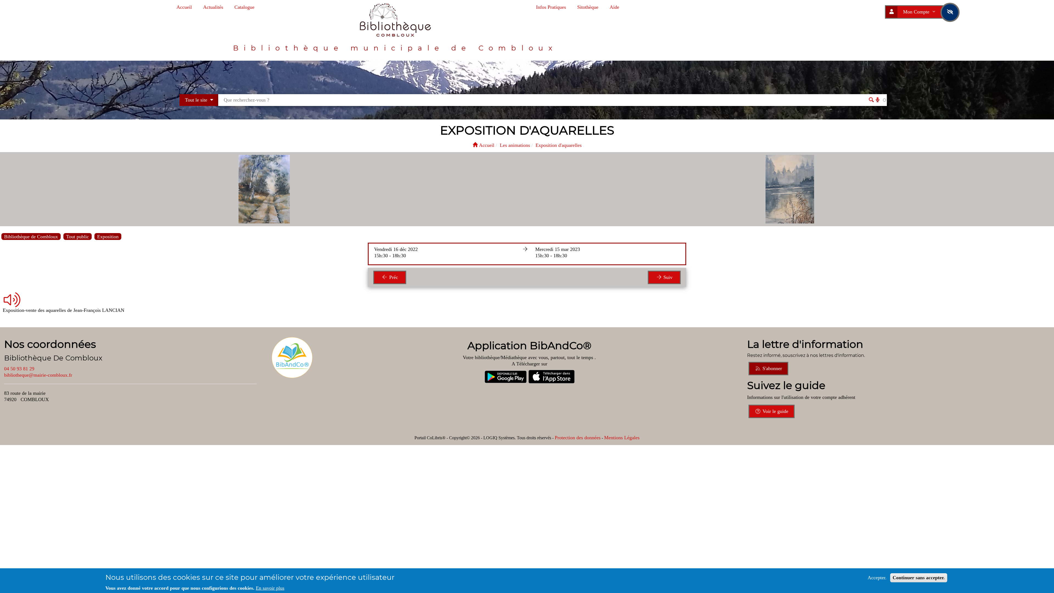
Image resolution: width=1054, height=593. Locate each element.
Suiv (667, 277)
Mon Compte (917, 12)
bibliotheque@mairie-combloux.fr (38, 375)
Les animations (515, 145)
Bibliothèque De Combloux (53, 358)
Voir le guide (774, 411)
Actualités (213, 7)
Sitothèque (587, 7)
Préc (393, 277)
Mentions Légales (622, 437)
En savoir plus (270, 588)
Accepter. (877, 577)
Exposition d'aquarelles (559, 145)
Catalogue (244, 7)
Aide (614, 7)
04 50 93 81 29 (19, 368)
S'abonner (771, 368)
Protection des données (578, 437)
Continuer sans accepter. (919, 577)
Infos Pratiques (551, 7)
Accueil (184, 7)
